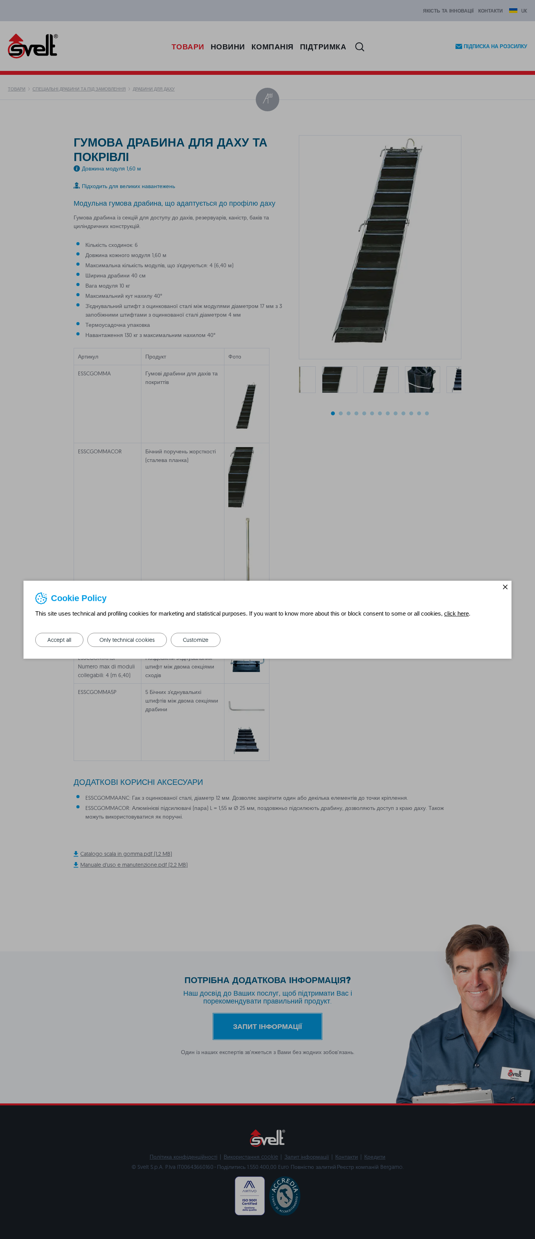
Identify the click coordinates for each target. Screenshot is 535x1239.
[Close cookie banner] (505, 587)
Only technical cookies (127, 639)
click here (456, 613)
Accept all (59, 639)
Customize (195, 639)
